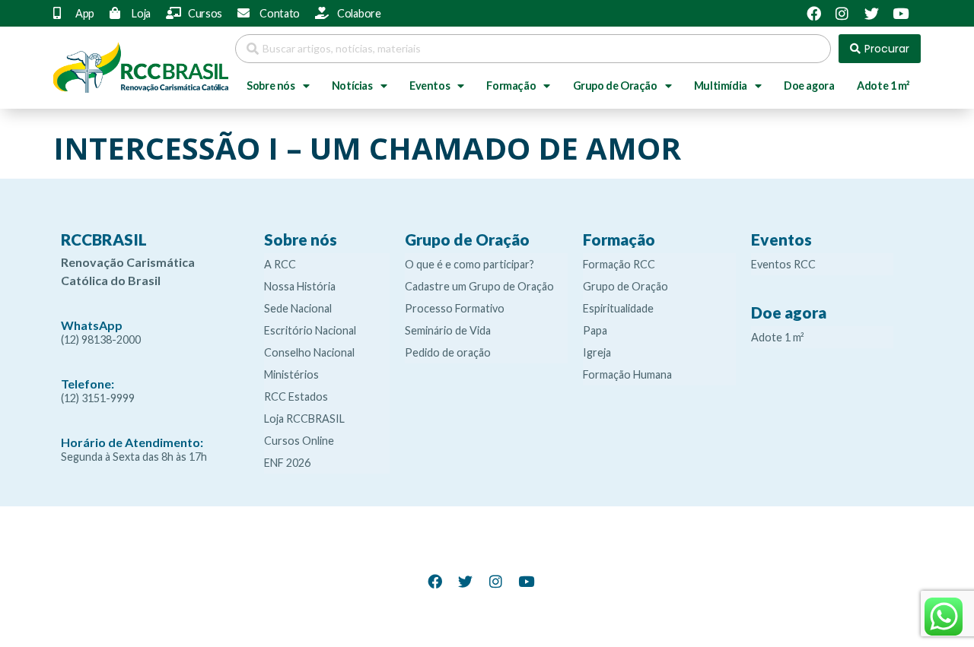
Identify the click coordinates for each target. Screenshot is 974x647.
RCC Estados (296, 396)
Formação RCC (619, 264)
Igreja (597, 352)
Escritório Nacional (310, 330)
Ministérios (291, 374)
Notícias (352, 85)
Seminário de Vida (448, 330)
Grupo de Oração (615, 85)
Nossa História (300, 286)
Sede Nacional (298, 308)
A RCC (280, 264)
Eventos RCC (783, 264)
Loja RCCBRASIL (304, 418)
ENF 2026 (287, 462)
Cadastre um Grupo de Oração (479, 286)
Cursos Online (299, 440)
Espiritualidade (618, 308)
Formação (511, 85)
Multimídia (720, 85)
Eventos (429, 85)
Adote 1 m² (883, 85)
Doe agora (809, 85)
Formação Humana (627, 374)
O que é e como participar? (469, 264)
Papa (595, 330)
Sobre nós (270, 85)
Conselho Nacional (309, 352)
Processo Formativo (455, 308)
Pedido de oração (448, 352)
